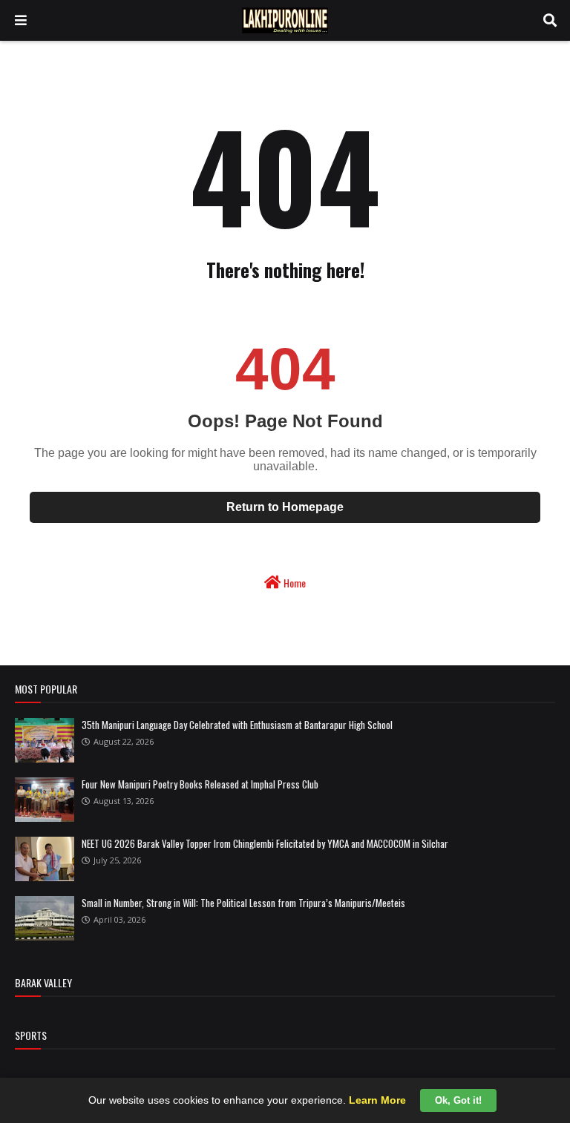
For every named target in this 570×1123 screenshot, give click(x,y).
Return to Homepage (285, 507)
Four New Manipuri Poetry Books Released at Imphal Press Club (200, 784)
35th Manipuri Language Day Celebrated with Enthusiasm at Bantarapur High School (237, 724)
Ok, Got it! (458, 1100)
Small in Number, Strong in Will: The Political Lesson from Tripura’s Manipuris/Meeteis (243, 902)
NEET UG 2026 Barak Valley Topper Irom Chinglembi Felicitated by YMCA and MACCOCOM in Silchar (265, 843)
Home (293, 582)
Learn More (377, 1100)
